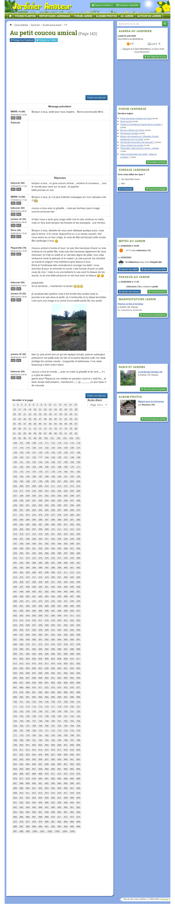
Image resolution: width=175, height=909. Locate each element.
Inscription (62, 55)
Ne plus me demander (124, 95)
